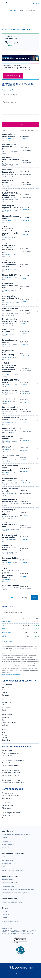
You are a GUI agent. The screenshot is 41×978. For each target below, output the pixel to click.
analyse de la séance (7, 181)
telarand (7, 269)
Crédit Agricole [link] (7, 702)
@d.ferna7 (6, 447)
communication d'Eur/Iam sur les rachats (9, 547)
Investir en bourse (8, 815)
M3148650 (8, 357)
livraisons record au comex (10, 418)
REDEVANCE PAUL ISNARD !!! (10, 381)
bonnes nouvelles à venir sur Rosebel (10, 408)
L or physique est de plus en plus (9, 536)
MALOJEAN (26, 394)
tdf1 (6, 151)
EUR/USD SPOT (7, 632)
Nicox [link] (3, 720)
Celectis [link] (4, 692)
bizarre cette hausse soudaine (10, 217)
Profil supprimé (27, 150)
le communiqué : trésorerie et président (9, 511)
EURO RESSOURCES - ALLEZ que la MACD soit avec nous (9, 247)
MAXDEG (8, 277)
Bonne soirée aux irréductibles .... (9, 479)
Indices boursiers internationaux (13, 760)
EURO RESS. (11, 38)
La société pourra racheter (9, 341)
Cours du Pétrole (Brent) (10, 765)
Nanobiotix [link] (5, 717)
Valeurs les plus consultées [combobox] (12, 612)
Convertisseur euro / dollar (11, 775)
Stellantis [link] (5, 725)
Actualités (14, 29)
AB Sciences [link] (6, 687)
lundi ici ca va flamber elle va (8, 170)
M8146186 (8, 139)
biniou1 (7, 185)
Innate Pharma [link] (7, 715)
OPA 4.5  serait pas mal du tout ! (10, 309)
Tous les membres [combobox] (9, 102)
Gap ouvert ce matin (10, 585)
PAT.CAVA (8, 344)
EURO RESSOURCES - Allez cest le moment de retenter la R (10, 230)
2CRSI (4, 636)
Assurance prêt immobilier (11, 813)
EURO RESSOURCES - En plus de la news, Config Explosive (10, 193)
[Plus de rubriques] (37, 29)
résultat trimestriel (9, 390)
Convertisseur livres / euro (11, 780)
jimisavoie (26, 515)
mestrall (25, 278)
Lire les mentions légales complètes (11, 674)
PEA (3, 818)
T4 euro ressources (10, 399)
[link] (16, 834)
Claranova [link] (5, 695)
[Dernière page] (19, 597)
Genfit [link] (4, 710)
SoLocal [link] (4, 735)
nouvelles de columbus (7, 437)
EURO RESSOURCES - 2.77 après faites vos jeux (9, 263)
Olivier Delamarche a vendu (10, 489)
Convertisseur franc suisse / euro (13, 782)
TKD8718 (8, 539)
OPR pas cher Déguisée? (8, 330)
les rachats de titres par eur (10, 559)
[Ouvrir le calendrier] (4, 109)
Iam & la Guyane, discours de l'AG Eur (9, 146)
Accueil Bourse (7, 750)
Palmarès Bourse (8, 763)
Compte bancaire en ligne (10, 795)
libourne (25, 289)
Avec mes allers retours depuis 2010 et (10, 298)
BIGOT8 (25, 334)
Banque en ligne (7, 793)
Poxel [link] (3, 730)
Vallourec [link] (5, 737)
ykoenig (25, 402)
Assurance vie (6, 803)
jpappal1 (7, 460)
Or (3, 625)
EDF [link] (3, 705)
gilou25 (7, 588)
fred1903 (7, 237)
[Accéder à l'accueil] (3, 10)
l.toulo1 (7, 529)
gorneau (7, 449)
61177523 (26, 440)
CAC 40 (4, 629)
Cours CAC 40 (7, 755)
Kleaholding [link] (6, 740)
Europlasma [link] (6, 707)
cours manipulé (8, 428)
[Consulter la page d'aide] (30, 3)
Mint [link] (3, 690)
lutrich (7, 303)
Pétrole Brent (6, 622)
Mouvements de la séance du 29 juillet (10, 500)
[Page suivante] (15, 597)
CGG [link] (3, 700)
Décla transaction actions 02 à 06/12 (9, 320)
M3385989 (26, 210)
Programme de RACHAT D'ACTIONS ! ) (8, 352)
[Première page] (4, 597)
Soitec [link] (4, 732)
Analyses (26, 29)
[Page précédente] (8, 597)
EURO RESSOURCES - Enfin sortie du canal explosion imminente (9, 367)
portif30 (7, 290)
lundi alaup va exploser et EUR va (10, 206)
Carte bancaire (7, 798)
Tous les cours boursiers (10, 753)
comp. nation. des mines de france (9, 135)
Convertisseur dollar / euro (11, 773)
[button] (2, 3)
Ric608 (7, 374)
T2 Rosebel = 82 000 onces (10, 456)
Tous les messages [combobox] (10, 94)
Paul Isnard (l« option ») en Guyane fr (10, 159)
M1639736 (26, 539)
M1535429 (8, 220)
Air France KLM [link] (7, 685)
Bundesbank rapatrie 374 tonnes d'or (10, 285)
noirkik (24, 267)
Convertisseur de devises (10, 770)
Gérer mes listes (7, 642)
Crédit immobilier (7, 805)
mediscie (25, 138)
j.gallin (7, 334)
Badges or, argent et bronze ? (11, 90)
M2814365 (8, 210)
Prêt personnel (7, 808)
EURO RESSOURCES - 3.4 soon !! (10, 524)
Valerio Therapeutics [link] (9, 722)
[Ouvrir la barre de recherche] (27, 3)
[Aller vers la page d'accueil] (6, 3)
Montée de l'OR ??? (10, 275)
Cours (4, 29)
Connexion (36, 3)
